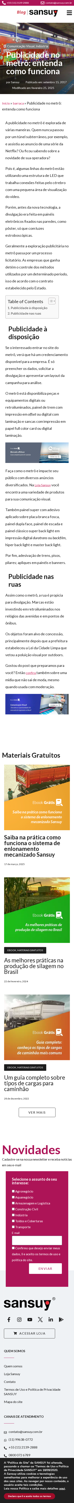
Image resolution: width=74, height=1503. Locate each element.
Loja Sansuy (43, 485)
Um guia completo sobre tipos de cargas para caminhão (34, 1083)
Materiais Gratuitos (30, 950)
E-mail (16, 1233)
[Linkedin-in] (51, 1320)
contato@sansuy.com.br (58, 2)
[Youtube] (30, 1320)
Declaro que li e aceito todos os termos (29, 1496)
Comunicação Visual (21, 46)
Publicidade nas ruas (26, 313)
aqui (62, 1488)
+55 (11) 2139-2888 (18, 2)
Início (6, 103)
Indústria (42, 46)
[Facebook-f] (9, 1320)
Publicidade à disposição (29, 308)
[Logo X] (40, 1320)
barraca (18, 103)
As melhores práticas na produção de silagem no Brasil (34, 966)
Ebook (11, 950)
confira (31, 673)
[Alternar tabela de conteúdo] (49, 301)
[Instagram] (19, 1320)
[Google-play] (61, 1320)
